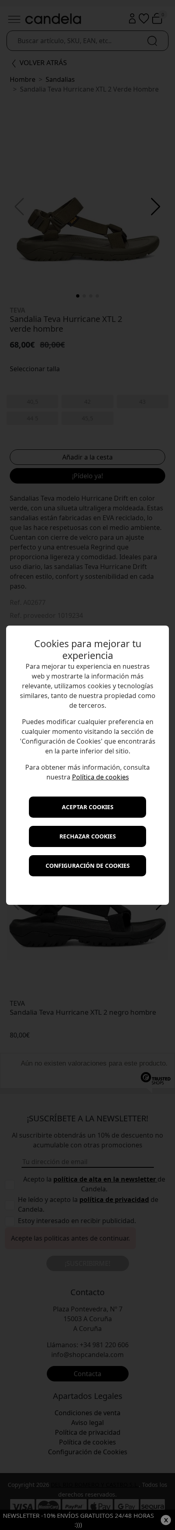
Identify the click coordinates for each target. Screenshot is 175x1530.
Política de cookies (100, 777)
